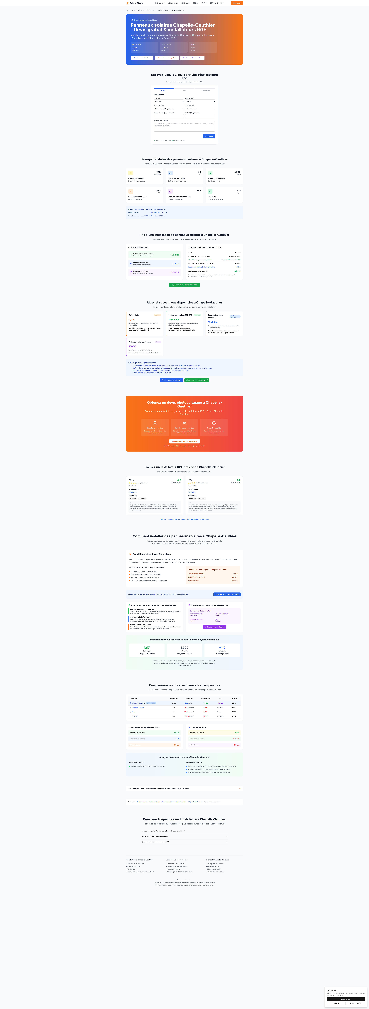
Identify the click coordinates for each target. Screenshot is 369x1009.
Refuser (336, 1003)
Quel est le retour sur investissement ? (155, 842)
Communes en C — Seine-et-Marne (148, 802)
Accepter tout (345, 999)
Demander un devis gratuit (167, 58)
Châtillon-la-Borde (138, 707)
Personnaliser (357, 1003)
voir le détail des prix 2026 (204, 276)
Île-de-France (151, 10)
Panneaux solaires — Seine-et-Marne (174, 802)
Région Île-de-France (195, 802)
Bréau (134, 712)
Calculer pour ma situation (216, 627)
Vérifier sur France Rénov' (195, 380)
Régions (141, 10)
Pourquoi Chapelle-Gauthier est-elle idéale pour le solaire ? (163, 831)
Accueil (133, 10)
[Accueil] (127, 10)
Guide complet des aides (172, 380)
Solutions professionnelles (192, 58)
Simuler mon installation (142, 58)
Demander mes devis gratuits (184, 441)
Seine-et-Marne (163, 10)
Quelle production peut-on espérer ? (154, 836)
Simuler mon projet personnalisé (186, 285)
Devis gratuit (237, 3)
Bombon (135, 716)
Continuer (209, 136)
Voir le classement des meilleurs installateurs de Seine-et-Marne (183, 519)
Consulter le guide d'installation (227, 594)
